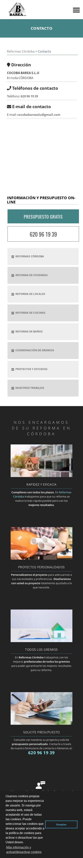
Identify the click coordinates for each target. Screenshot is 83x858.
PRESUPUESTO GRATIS (43, 216)
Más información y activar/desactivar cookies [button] (24, 850)
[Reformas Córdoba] (17, 16)
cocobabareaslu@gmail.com (38, 115)
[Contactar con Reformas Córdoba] (41, 723)
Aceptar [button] (61, 824)
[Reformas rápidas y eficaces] (41, 476)
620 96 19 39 (29, 96)
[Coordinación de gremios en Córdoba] (41, 641)
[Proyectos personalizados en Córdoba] (41, 558)
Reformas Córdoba (21, 51)
